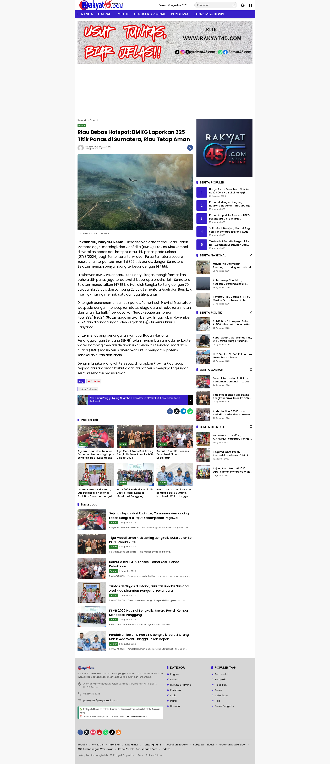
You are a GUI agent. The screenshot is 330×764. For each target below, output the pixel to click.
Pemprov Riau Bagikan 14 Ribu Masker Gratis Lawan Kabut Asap (231, 298)
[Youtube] (99, 732)
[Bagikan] (190, 148)
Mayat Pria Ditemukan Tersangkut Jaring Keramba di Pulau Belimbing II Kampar (232, 265)
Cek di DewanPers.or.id (136, 716)
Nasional (175, 706)
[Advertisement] (165, 89)
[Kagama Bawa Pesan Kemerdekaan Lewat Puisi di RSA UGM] (203, 455)
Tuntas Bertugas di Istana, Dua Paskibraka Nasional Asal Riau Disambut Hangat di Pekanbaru (95, 493)
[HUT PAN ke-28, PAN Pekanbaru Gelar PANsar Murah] (203, 357)
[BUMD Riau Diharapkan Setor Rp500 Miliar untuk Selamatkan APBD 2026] (203, 324)
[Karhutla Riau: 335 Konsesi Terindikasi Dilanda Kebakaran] (174, 436)
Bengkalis (220, 679)
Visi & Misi (98, 744)
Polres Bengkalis (224, 706)
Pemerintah (222, 674)
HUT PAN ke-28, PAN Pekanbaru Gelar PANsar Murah (232, 356)
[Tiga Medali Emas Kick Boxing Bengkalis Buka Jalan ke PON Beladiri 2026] (135, 436)
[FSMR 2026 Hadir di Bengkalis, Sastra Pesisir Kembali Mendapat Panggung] (135, 474)
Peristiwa (175, 690)
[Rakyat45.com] (101, 5)
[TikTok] (112, 732)
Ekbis (173, 695)
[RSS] (118, 732)
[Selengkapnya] (250, 255)
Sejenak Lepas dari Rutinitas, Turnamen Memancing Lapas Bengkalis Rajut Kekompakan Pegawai (96, 455)
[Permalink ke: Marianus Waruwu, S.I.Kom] (81, 148)
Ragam (174, 674)
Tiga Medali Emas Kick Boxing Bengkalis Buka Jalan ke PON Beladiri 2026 (135, 454)
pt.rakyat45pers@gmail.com (100, 700)
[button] (233, 5)
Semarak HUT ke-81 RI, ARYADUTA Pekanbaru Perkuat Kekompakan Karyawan (232, 437)
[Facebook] (170, 411)
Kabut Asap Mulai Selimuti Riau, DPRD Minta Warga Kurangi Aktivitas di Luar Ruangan (232, 339)
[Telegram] (183, 411)
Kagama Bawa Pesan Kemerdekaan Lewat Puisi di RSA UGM (230, 453)
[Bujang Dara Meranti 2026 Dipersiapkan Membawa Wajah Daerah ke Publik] (203, 472)
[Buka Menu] (250, 5)
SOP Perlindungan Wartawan (95, 749)
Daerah (81, 125)
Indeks (166, 749)
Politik (173, 701)
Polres (218, 690)
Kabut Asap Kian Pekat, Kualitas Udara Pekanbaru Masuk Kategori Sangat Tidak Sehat (231, 282)
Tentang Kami (152, 744)
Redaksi (82, 744)
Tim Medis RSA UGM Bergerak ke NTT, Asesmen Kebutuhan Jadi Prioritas (229, 243)
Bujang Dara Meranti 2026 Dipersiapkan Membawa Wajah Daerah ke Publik (232, 470)
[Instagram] (93, 732)
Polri (217, 701)
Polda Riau (221, 685)
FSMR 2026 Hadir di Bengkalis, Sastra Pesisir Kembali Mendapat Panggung (135, 493)
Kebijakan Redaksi (177, 744)
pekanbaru (221, 695)
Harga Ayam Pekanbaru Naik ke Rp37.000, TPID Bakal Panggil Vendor (229, 191)
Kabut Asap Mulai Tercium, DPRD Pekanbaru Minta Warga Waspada (229, 217)
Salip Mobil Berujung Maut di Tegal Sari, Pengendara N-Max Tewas (230, 230)
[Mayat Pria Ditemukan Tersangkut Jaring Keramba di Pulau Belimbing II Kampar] (203, 267)
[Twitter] (177, 411)
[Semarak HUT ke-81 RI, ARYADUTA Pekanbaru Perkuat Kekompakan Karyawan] (203, 439)
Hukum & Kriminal (180, 685)
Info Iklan (114, 744)
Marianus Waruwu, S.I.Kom (98, 147)
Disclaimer (131, 744)
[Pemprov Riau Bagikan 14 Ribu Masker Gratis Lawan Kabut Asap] (203, 300)
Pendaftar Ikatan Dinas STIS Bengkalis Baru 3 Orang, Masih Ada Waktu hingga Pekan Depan (173, 493)
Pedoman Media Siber (232, 744)
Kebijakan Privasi (203, 744)
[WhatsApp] (190, 411)
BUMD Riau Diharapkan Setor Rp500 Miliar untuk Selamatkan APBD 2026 (232, 323)
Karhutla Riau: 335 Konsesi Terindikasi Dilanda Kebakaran (172, 454)
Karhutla (95, 381)
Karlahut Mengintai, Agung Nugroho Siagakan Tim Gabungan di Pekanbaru (230, 204)
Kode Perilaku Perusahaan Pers (137, 749)
